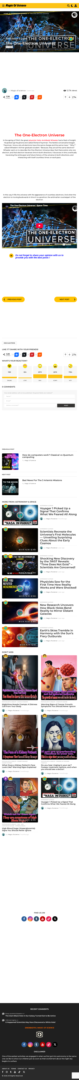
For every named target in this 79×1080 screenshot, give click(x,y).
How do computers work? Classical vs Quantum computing (47, 456)
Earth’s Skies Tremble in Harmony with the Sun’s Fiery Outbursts (56, 633)
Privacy (31, 1068)
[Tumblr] (36, 918)
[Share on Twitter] (24, 97)
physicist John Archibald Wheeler (43, 140)
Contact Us (22, 1068)
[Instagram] (30, 918)
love (25, 380)
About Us (5, 1068)
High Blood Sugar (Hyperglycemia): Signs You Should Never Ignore (18, 829)
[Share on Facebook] (16, 97)
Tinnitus (44, 763)
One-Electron (9, 343)
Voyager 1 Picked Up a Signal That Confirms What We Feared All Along (58, 511)
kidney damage (22, 761)
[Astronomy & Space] (71, 39)
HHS (22, 824)
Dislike (9, 380)
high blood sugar (8, 825)
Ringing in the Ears (62, 761)
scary (55, 380)
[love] (10, 556)
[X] (55, 918)
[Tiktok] (48, 918)
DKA (18, 824)
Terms (13, 1068)
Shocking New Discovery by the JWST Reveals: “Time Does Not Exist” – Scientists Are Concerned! (57, 563)
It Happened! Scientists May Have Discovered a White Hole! (30, 1022)
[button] (3, 6)
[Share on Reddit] (40, 97)
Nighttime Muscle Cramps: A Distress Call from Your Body (19, 705)
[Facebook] (24, 918)
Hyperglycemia (20, 825)
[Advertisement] (39, 68)
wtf (70, 380)
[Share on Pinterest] (32, 97)
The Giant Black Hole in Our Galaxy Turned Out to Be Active (30, 1016)
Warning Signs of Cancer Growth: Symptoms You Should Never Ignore (58, 705)
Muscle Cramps (22, 701)
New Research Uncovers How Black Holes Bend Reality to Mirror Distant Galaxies (56, 609)
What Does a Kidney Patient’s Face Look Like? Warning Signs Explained (19, 766)
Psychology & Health (9, 701)
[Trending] (6, 779)
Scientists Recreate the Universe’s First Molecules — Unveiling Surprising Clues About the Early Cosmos (58, 537)
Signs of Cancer (61, 701)
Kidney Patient (7, 763)
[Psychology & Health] (6, 656)
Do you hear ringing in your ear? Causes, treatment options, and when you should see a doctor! (59, 767)
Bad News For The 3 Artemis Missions (42, 480)
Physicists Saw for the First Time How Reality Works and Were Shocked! (58, 584)
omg (39, 380)
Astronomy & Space (16, 39)
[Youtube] (42, 918)
